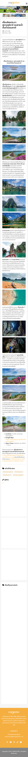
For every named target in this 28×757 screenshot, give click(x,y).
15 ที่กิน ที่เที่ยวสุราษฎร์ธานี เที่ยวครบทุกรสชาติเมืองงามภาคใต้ (13, 456)
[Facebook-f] (7, 742)
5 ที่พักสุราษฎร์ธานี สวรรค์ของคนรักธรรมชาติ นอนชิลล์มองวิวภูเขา (13, 460)
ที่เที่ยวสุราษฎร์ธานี (8, 472)
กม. (3, 483)
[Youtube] (10, 742)
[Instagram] (14, 742)
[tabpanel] (14, 9)
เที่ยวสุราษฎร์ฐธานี (18, 475)
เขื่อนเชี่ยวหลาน (7, 475)
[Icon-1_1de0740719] (21, 742)
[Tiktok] (17, 742)
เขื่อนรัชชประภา (19, 472)
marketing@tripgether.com (14, 737)
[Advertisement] (14, 501)
